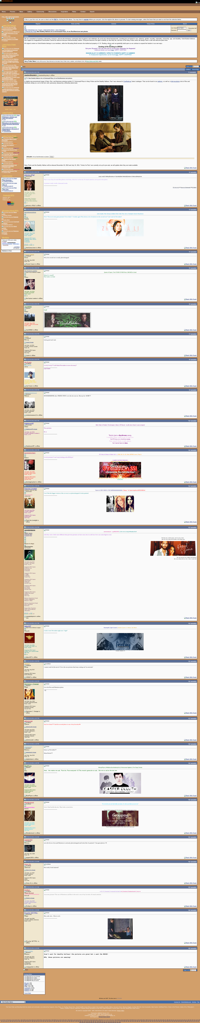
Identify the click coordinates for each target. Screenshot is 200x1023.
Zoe (5, 119)
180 (124, 1021)
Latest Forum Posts (9, 136)
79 (116, 1020)
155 (69, 1021)
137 (30, 1021)
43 (60, 1020)
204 (177, 1021)
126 (6, 1021)
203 (174, 1021)
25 (32, 1020)
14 (15, 1020)
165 (91, 1021)
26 (34, 1020)
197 (161, 1021)
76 (112, 1020)
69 (101, 1020)
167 (96, 1021)
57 (82, 1020)
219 (89, 1022)
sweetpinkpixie (7, 131)
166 (93, 1021)
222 (96, 1022)
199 (166, 1021)
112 (176, 1020)
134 (23, 1021)
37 (51, 1020)
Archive (194, 1002)
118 (188, 1020)
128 (10, 1021)
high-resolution (175, 81)
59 (85, 1020)
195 (157, 1021)
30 (40, 1020)
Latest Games (7, 176)
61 (88, 1020)
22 (27, 1020)
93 (138, 1020)
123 (199, 1020)
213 (196, 1021)
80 (118, 1020)
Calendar (113, 23)
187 (139, 1021)
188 (142, 1021)
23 (29, 1020)
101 (152, 1020)
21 (26, 1020)
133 (21, 1021)
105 (161, 1020)
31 (41, 1020)
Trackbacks (27, 988)
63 (91, 1020)
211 (192, 1021)
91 (135, 1020)
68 (99, 1020)
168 (98, 1021)
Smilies (26, 984)
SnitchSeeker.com (32, 29)
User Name (174, 28)
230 (113, 1022)
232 (117, 1022)
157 (74, 1021)
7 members (17, 246)
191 (148, 1021)
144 (45, 1021)
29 (38, 1020)
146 (50, 1021)
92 (137, 1020)
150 (58, 1021)
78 (115, 1020)
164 (89, 1021)
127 (8, 1021)
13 (13, 1020)
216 (82, 1022)
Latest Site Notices (9, 25)
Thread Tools (195, 69)
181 (126, 1021)
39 (54, 1020)
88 (130, 1020)
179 (122, 1021)
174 (111, 1021)
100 (150, 1020)
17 (20, 1020)
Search (10, 109)
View (15, 109)
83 (123, 1020)
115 (182, 1020)
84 (124, 1020)
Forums (40, 29)
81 (120, 1020)
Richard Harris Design (104, 1016)
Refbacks (26, 990)
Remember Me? (193, 28)
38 (52, 1020)
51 (73, 1020)
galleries (160, 81)
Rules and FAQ (75, 23)
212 (194, 1021)
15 (16, 1020)
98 (146, 1020)
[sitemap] (198, 11)
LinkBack (188, 69)
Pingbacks (27, 989)
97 (145, 1020)
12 (12, 1020)
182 (128, 1021)
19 (23, 1020)
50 (71, 1020)
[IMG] (25, 985)
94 (140, 1020)
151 (61, 1021)
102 (154, 1020)
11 (10, 1020)
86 (127, 1020)
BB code (26, 983)
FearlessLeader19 (7, 141)
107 (165, 1020)
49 (70, 1020)
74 (109, 1020)
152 (63, 1021)
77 (113, 1020)
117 (186, 1020)
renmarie (5, 40)
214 (198, 1021)
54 (77, 1020)
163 (87, 1021)
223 (98, 1022)
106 (163, 1020)
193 (153, 1021)
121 (195, 1020)
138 (32, 1021)
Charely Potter (7, 36)
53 (76, 1020)
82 (121, 1020)
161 (83, 1021)
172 (107, 1021)
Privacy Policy (120, 1010)
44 (62, 1020)
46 (65, 1020)
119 (190, 1020)
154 (67, 1021)
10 (9, 1020)
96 (143, 1020)
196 (159, 1021)
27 (35, 1020)
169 (100, 1021)
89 (132, 1020)
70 (102, 1020)
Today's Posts (151, 23)
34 (46, 1020)
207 (183, 1021)
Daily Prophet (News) (49, 29)
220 (91, 1022)
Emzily (5, 146)
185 (135, 1021)
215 (80, 1022)
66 (96, 1020)
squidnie (5, 229)
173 (109, 1021)
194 (155, 1021)
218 (87, 1022)
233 (120, 1022)
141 (39, 1021)
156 (72, 1021)
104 (159, 1020)
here (112, 50)
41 (57, 1020)
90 (134, 1020)
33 (45, 1020)
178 (120, 1021)
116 (184, 1020)
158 (76, 1021)
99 (148, 1020)
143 (43, 1021)
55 (79, 1020)
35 (48, 1020)
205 (179, 1021)
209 (188, 1021)
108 (167, 1020)
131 (17, 1021)
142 (41, 1021)
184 (133, 1021)
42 (59, 1020)
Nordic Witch (6, 220)
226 (104, 1022)
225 (102, 1022)
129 (13, 1021)
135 (26, 1021)
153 (65, 1021)
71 (104, 1020)
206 (181, 1021)
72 (105, 1020)
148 (54, 1021)
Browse (6, 109)
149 (56, 1021)
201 (170, 1021)
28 (37, 1020)
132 (19, 1021)
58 (84, 1020)
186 (137, 1021)
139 (34, 1021)
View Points (11, 205)
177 (118, 1021)
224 (100, 1022)
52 (74, 1020)
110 (172, 1020)
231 (115, 1022)
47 (66, 1020)
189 (144, 1021)
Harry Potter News (60, 29)
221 (93, 1022)
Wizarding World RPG (10, 211)
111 (174, 1020)
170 (102, 1021)
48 (68, 1020)
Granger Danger (7, 215)
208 (185, 1021)
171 (104, 1021)
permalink (193, 72)
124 (2, 1021)
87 (129, 1020)
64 (93, 1020)
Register (38, 23)
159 (78, 1021)
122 (197, 1020)
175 (113, 1021)
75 (110, 1020)
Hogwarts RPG (8, 195)
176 (115, 1021)
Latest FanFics (7, 113)
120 (192, 1020)
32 (43, 1020)
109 (170, 1020)
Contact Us (177, 1002)
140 (37, 1021)
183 (131, 1021)
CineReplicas (127, 81)
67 (98, 1020)
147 (52, 1021)
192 (150, 1021)
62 (90, 1020)
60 (87, 1020)
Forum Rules (27, 993)
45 (63, 1020)
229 (111, 1022)
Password (173, 30)
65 (95, 1020)
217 (85, 1022)
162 (85, 1021)
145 (48, 1021)
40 (55, 1020)
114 (180, 1020)
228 (109, 1022)
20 (24, 1020)
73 (107, 1020)
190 (146, 1021)
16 (18, 1020)
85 (126, 1020)
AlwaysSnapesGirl (7, 30)
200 (168, 1021)
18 (21, 1020)
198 (163, 1021)
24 (30, 1020)
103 (156, 1020)
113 (178, 1020)
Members (5, 237)
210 (190, 1021)
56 (80, 1020)
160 (80, 1021)
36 (49, 1020)
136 (28, 1021)
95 (141, 1020)
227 (107, 1022)
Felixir (4, 151)
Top (198, 1002)
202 (172, 1021)
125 (4, 1021)
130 (15, 1021)
